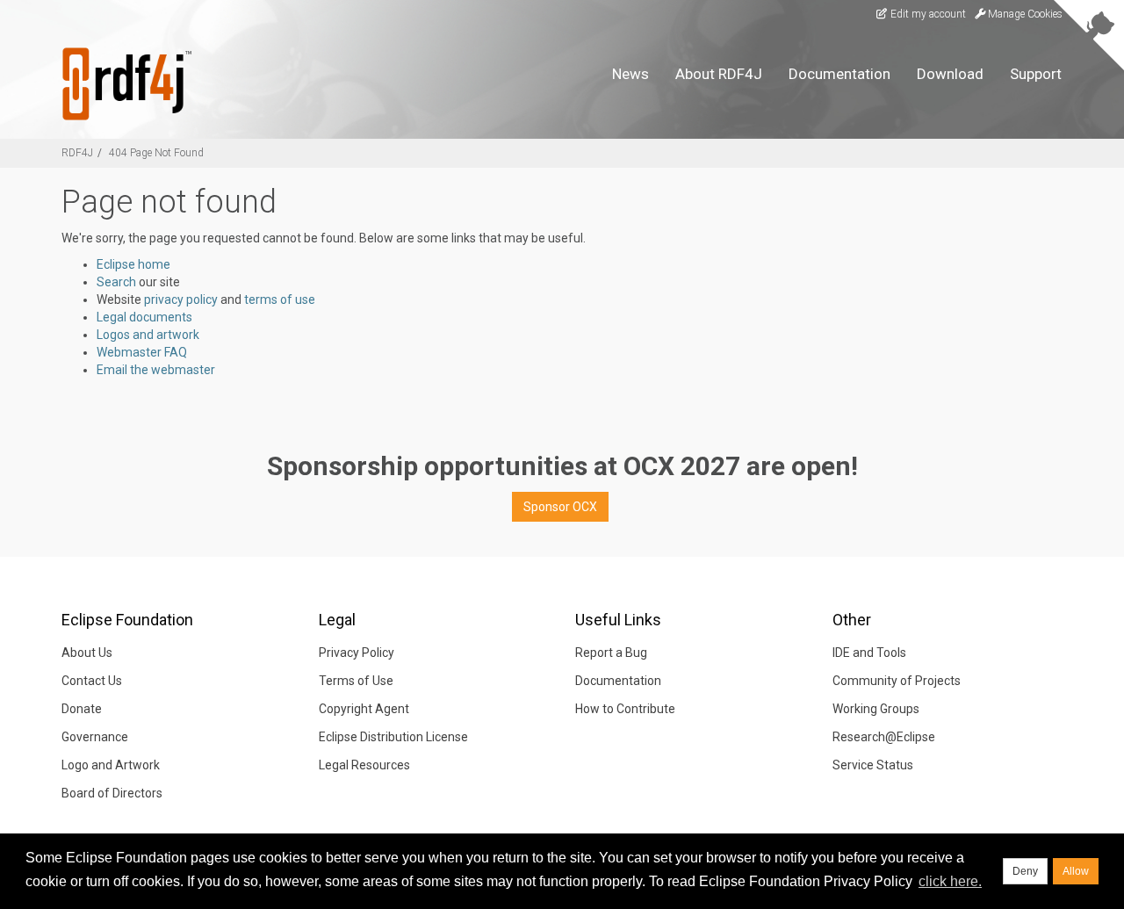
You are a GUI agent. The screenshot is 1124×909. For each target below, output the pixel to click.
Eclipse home (133, 264)
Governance (94, 737)
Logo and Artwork (110, 765)
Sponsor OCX (560, 507)
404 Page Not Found (156, 153)
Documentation (839, 74)
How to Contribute (625, 709)
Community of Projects (896, 681)
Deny (1025, 871)
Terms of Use (356, 681)
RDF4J (77, 153)
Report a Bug (611, 653)
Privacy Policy (356, 653)
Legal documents (144, 317)
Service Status (872, 765)
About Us (86, 653)
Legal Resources (364, 765)
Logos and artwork (148, 335)
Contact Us (91, 681)
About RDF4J (718, 74)
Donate (81, 709)
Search (116, 282)
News (630, 74)
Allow (1076, 871)
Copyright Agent (364, 709)
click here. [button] (950, 881)
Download (950, 74)
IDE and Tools (869, 653)
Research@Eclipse (883, 737)
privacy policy (181, 299)
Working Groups (875, 709)
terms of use (279, 299)
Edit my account (927, 14)
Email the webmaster (156, 370)
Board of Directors (111, 793)
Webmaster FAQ (142, 352)
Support (1036, 74)
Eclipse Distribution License (393, 737)
